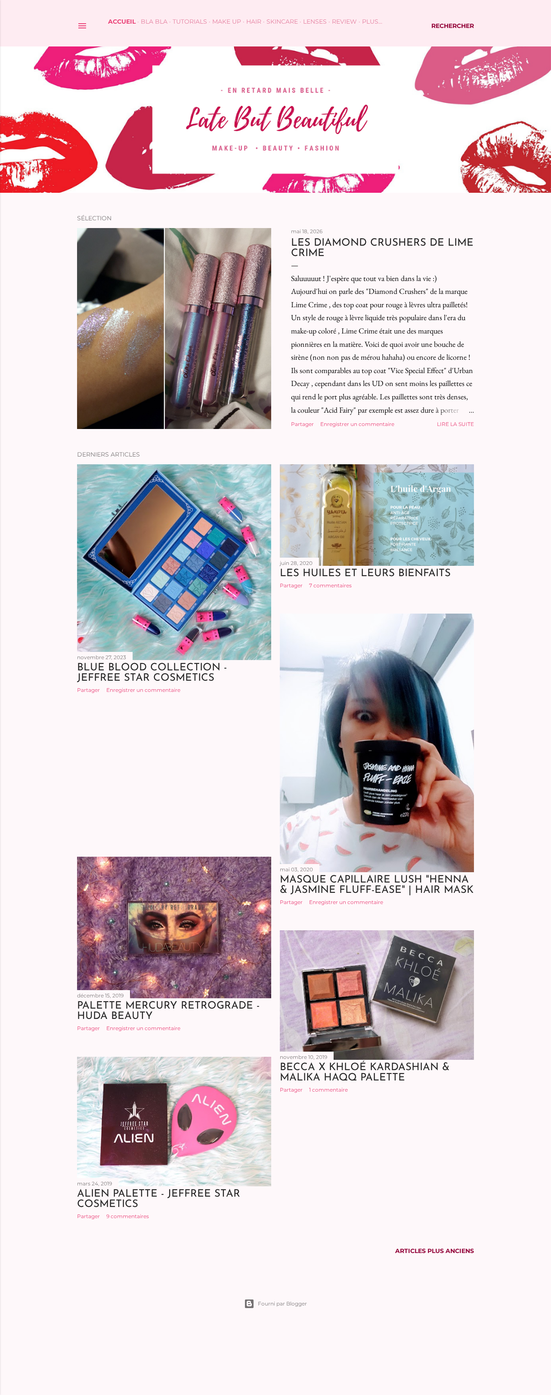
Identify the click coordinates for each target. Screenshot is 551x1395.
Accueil (122, 21)
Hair (253, 21)
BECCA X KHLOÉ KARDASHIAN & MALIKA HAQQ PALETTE (364, 1072)
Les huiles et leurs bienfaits (365, 573)
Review (344, 21)
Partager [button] (302, 424)
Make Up (226, 21)
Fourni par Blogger (282, 1303)
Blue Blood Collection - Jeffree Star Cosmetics (152, 673)
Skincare (282, 21)
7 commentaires (330, 585)
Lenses (315, 21)
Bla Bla (154, 21)
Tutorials (190, 21)
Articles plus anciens (434, 1251)
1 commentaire (328, 1089)
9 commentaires (127, 1216)
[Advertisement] (174, 775)
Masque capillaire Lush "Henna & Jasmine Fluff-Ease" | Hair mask (377, 885)
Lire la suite (455, 424)
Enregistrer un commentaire (357, 424)
